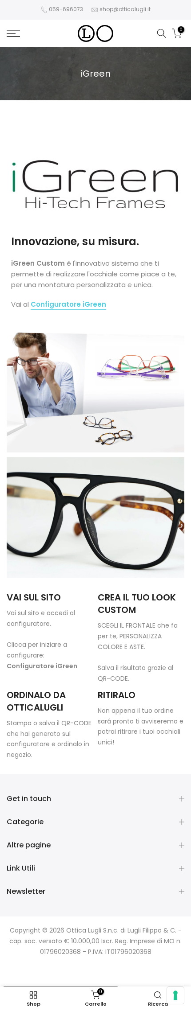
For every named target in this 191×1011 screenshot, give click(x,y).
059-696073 (66, 9)
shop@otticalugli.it (125, 9)
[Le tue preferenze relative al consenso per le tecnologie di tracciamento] (175, 995)
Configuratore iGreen (42, 666)
